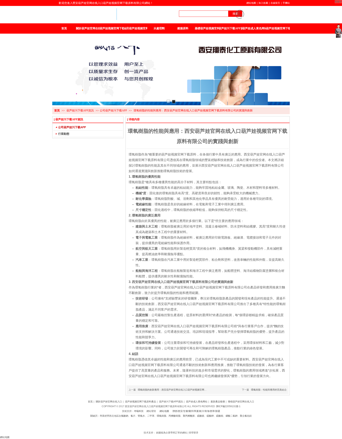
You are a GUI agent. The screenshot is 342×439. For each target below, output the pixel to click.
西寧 (212, 411)
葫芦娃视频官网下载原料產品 (140, 401)
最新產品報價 (218, 401)
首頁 (57, 110)
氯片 (133, 415)
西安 (180, 411)
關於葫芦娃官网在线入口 (109, 401)
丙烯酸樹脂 (174, 415)
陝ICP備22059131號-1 (228, 406)
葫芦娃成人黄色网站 (196, 401)
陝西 (175, 411)
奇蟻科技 (138, 411)
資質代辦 (178, 425)
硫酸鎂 (200, 415)
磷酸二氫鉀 (232, 415)
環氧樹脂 (161, 415)
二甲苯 (150, 415)
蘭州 (191, 411)
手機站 (286, 3)
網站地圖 (251, 3)
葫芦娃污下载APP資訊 (80, 110)
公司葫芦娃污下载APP (113, 110)
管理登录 (193, 432)
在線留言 (275, 3)
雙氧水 (141, 415)
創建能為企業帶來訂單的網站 (171, 432)
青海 (207, 411)
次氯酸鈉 (123, 415)
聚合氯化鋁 (246, 415)
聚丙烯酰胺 (189, 415)
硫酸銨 (219, 415)
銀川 (201, 411)
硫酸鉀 (210, 415)
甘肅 (185, 411)
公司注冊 (169, 425)
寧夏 (196, 411)
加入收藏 (263, 3)
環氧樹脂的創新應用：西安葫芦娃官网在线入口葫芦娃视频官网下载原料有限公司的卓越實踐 (186, 389)
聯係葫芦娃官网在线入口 (241, 401)
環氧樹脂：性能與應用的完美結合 (269, 389)
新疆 (217, 411)
